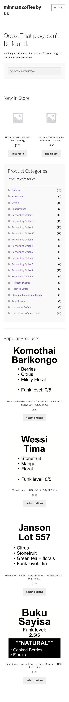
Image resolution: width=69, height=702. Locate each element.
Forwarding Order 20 (23, 233)
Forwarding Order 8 (22, 270)
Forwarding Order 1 (22, 214)
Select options (34, 417)
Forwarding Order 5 (22, 251)
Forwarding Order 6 (22, 258)
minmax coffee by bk (22, 10)
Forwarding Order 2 (22, 227)
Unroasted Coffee (21, 307)
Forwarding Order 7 (22, 264)
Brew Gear (17, 196)
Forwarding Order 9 (22, 276)
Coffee (15, 202)
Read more (18, 153)
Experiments (19, 208)
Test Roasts (18, 301)
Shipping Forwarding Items (27, 294)
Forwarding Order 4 (22, 245)
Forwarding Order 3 (22, 239)
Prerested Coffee (21, 282)
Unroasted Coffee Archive (25, 313)
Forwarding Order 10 (23, 221)
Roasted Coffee (20, 288)
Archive (16, 190)
